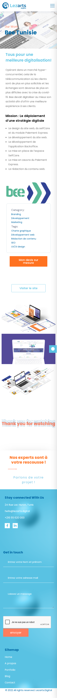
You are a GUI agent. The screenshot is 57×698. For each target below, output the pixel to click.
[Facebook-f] (7, 525)
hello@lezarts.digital (17, 511)
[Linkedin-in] (15, 525)
